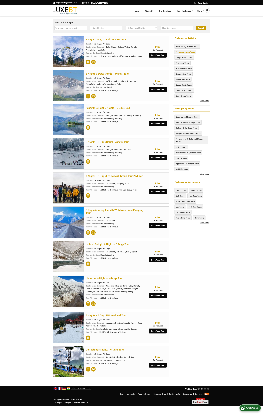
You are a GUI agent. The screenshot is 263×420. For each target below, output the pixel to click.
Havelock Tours (195, 196)
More (199, 11)
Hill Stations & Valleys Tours (188, 122)
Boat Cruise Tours (183, 96)
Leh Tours (180, 207)
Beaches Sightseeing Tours (187, 46)
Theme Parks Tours (184, 68)
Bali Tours (180, 196)
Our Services (165, 11)
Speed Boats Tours (184, 85)
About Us (149, 11)
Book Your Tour (158, 55)
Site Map (199, 394)
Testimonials (174, 394)
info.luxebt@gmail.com (66, 3)
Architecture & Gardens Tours (188, 152)
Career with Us (159, 394)
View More (204, 100)
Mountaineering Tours (185, 52)
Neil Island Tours (183, 218)
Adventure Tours (183, 79)
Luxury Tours (181, 158)
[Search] (206, 10)
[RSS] (207, 394)
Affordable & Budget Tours (187, 163)
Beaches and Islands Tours (187, 117)
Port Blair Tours (195, 207)
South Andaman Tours (185, 201)
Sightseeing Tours (183, 74)
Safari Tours (181, 147)
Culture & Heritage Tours (186, 128)
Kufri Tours (199, 218)
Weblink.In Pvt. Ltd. (81, 403)
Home (136, 11)
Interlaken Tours (183, 212)
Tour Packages (184, 11)
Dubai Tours (181, 190)
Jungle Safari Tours (184, 57)
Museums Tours (182, 63)
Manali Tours (196, 190)
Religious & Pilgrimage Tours (188, 133)
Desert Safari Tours (184, 90)
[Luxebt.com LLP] (65, 11)
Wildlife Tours (182, 169)
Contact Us (187, 394)
